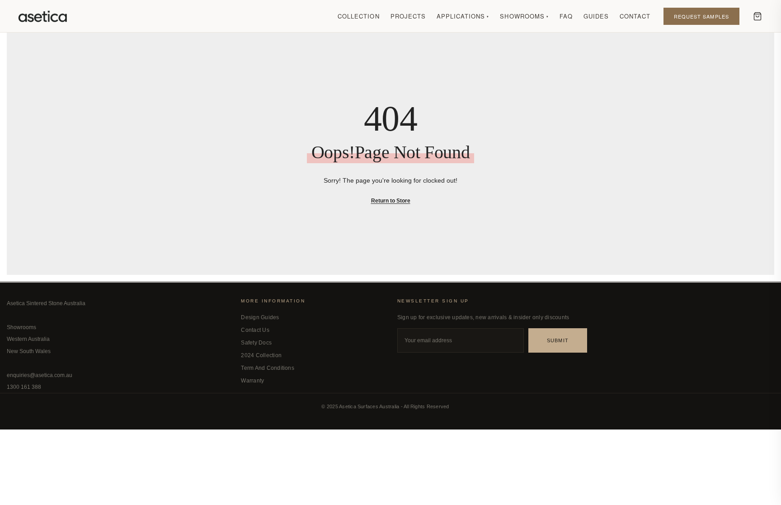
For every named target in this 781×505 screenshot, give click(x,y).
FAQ (566, 16)
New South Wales (29, 351)
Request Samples (701, 16)
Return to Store (390, 201)
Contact (635, 16)
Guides (596, 16)
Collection (358, 16)
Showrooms (524, 16)
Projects (408, 16)
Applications (463, 16)
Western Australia (28, 339)
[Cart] (757, 16)
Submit (558, 340)
